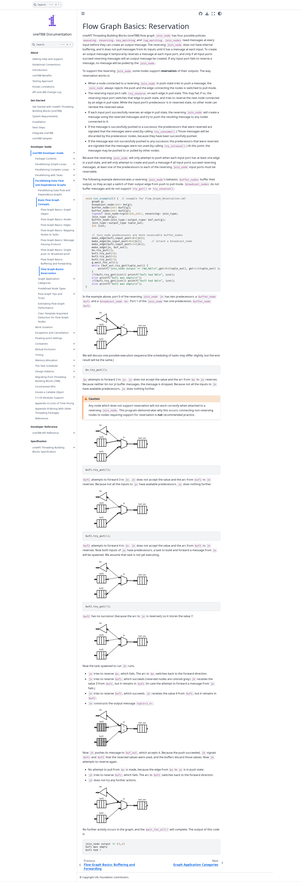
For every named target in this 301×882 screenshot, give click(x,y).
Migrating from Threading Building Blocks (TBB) (50, 379)
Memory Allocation (46, 360)
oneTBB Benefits (42, 75)
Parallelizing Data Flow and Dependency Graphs (54, 192)
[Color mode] (220, 14)
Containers (41, 343)
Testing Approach (42, 81)
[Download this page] (207, 14)
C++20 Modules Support (49, 397)
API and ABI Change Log (46, 92)
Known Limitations (43, 86)
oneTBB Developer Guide (48, 153)
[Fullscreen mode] (213, 14)
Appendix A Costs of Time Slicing (54, 403)
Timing (39, 354)
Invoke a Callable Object (49, 392)
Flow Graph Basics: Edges (56, 225)
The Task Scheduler (46, 365)
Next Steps (38, 127)
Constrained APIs (45, 386)
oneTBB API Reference (45, 432)
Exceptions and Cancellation (52, 332)
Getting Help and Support (47, 59)
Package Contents (45, 158)
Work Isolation (44, 327)
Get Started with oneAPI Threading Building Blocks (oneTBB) (53, 108)
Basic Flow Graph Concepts (48, 202)
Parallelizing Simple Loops (51, 164)
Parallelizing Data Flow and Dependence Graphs (50, 182)
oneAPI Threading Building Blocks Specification (48, 449)
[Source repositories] (200, 14)
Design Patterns (44, 371)
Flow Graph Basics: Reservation (52, 271)
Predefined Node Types (52, 288)
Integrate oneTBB (42, 133)
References (41, 418)
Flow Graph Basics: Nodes (56, 219)
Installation (39, 121)
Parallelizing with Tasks (49, 175)
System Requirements (45, 116)
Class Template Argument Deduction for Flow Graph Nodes (53, 317)
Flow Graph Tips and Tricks (50, 296)
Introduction (39, 70)
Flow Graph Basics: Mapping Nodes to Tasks (57, 232)
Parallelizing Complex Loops (52, 169)
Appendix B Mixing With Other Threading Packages (53, 410)
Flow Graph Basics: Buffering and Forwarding (56, 261)
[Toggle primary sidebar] (83, 13)
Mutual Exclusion (45, 349)
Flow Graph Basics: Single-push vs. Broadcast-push (56, 252)
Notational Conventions (46, 64)
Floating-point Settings (48, 338)
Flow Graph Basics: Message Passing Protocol (57, 242)
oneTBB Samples (42, 138)
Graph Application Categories (48, 281)
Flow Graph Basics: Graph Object (56, 211)
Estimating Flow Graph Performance (51, 305)
